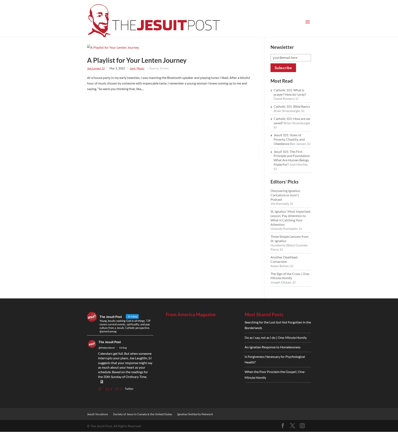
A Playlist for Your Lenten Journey (137, 60)
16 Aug (123, 347)
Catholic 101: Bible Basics (292, 106)
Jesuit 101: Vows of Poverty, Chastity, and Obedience (289, 139)
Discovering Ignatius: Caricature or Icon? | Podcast (286, 195)
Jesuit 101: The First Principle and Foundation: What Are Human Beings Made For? (292, 158)
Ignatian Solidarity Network (195, 414)
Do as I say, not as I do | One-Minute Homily (276, 337)
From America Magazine (191, 314)
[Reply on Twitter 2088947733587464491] (100, 389)
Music (140, 68)
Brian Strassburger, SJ (289, 111)
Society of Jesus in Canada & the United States (142, 414)
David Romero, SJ (286, 98)
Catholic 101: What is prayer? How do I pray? (290, 92)
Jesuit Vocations (97, 414)
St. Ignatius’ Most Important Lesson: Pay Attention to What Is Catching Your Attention (291, 217)
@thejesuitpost (106, 347)
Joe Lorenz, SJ (96, 68)
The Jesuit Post (109, 342)
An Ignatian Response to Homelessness (273, 347)
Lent (132, 68)
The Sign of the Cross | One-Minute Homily (290, 276)
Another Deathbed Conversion (284, 259)
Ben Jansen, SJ (300, 144)
